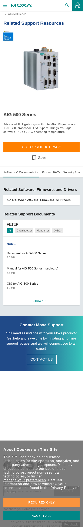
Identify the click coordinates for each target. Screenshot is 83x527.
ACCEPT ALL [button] (41, 515)
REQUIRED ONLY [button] (41, 502)
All (10, 230)
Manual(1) (43, 230)
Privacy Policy (62, 488)
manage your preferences (24, 480)
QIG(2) (58, 230)
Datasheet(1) (24, 230)
